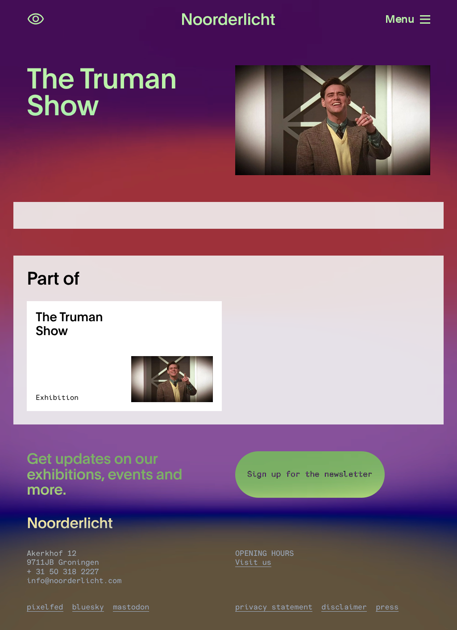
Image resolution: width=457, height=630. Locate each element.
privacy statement (273, 607)
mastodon (131, 607)
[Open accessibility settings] (36, 19)
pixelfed (45, 607)
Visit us (253, 562)
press (387, 607)
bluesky (88, 607)
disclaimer (344, 607)
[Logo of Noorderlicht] (228, 19)
